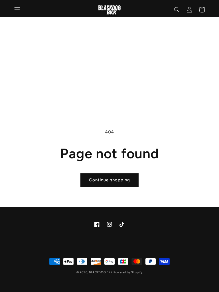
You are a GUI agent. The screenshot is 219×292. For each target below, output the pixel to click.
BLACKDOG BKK (100, 272)
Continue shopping (109, 179)
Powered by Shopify (128, 272)
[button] (17, 9)
